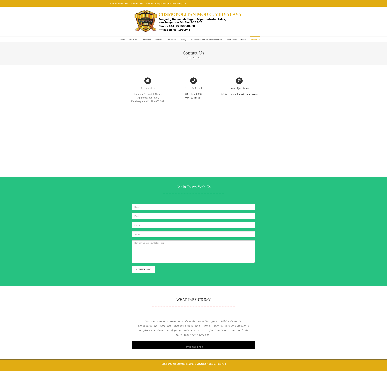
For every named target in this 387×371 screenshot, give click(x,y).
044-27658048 (131, 3)
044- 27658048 (193, 93)
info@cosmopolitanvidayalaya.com (239, 93)
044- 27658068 (193, 97)
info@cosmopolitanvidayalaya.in (170, 3)
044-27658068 (146, 3)
